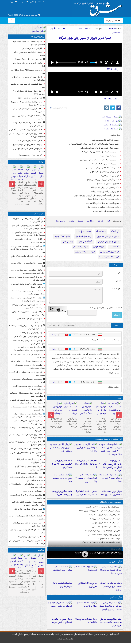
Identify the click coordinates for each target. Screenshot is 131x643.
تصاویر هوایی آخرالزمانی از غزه (30, 97)
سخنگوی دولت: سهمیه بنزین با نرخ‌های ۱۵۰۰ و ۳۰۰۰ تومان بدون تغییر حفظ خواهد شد (110, 466)
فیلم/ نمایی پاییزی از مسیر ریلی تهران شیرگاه (85, 38)
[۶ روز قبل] (70, 409)
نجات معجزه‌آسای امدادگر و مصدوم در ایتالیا (28, 381)
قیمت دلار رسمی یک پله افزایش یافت (105, 518)
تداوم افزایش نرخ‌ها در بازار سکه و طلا (104, 514)
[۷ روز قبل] (55, 412)
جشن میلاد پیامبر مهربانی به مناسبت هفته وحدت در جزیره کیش (111, 622)
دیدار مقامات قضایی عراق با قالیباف (86, 620)
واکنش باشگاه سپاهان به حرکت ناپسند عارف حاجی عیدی (28, 342)
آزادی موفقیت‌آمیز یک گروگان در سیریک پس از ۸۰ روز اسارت (27, 103)
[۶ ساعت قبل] (114, 410)
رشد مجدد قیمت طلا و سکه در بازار (106, 526)
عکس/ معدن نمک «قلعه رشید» (106, 211)
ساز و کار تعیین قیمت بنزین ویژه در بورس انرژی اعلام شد (27, 278)
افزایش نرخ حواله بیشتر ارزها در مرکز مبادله (102, 530)
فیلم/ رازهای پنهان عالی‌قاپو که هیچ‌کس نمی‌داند (100, 148)
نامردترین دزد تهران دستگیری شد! (28, 59)
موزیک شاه (101, 231)
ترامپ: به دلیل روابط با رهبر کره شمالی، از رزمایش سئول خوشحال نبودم (27, 402)
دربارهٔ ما (12, 2)
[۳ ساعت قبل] (85, 554)
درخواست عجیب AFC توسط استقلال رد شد (28, 72)
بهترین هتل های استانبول (108, 236)
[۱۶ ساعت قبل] (99, 412)
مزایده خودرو (98, 246)
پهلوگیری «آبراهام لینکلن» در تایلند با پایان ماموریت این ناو (29, 388)
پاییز (108, 220)
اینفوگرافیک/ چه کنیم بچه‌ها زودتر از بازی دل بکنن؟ (33, 580)
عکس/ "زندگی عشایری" (109, 155)
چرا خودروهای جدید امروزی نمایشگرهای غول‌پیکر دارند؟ (56, 422)
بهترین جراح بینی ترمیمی (108, 241)
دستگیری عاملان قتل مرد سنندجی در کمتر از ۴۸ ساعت (40, 193)
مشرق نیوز (99, 8)
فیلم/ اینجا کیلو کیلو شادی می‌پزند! (105, 140)
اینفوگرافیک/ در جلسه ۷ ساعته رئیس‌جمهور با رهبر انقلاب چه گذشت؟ (29, 349)
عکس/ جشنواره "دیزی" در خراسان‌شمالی (103, 199)
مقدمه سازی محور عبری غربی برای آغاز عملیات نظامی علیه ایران (28, 306)
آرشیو (32, 2)
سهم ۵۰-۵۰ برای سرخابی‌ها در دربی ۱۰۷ (26, 448)
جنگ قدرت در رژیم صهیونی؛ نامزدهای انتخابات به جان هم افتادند (28, 227)
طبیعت (80, 220)
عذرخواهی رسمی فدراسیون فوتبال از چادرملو (29, 150)
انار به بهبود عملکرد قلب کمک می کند (40, 578)
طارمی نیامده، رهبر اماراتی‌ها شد (29, 140)
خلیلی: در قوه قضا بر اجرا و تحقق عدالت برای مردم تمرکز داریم (27, 479)
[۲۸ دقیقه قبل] (110, 450)
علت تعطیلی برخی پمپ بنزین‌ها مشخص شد (62, 492)
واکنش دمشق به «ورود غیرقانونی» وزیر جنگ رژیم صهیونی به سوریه (28, 272)
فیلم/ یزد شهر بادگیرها (110, 175)
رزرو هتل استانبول (83, 236)
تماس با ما (22, 2)
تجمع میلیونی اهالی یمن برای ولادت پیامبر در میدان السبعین (27, 443)
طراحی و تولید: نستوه (65, 638)
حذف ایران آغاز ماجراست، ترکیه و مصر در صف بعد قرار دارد (27, 135)
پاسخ (54, 334)
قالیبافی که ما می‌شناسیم (32, 48)
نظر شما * (116, 288)
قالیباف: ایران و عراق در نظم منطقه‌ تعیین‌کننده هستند (30, 241)
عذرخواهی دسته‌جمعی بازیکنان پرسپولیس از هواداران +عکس (27, 394)
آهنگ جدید (114, 246)
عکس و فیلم (112, 20)
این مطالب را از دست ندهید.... (108, 439)
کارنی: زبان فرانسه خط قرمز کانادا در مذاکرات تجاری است (29, 461)
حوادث (41, 162)
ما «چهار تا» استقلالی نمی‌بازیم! (87, 584)
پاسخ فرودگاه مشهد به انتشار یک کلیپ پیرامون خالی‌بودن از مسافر (28, 503)
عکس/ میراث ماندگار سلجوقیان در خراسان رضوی (99, 159)
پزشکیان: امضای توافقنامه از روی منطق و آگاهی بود (28, 454)
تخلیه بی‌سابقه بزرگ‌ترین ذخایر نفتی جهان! (29, 511)
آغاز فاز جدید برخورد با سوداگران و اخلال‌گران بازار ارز (85, 464)
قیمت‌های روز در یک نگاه (111, 502)
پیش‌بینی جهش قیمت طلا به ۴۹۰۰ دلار (104, 534)
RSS (40, 2)
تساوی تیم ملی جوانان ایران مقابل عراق (26, 361)
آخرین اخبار (39, 213)
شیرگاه (100, 220)
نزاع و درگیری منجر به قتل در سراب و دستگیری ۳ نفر (29, 110)
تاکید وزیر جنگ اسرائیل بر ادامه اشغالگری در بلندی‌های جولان (27, 486)
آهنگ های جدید (85, 241)
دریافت (113, 69)
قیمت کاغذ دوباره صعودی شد (108, 538)
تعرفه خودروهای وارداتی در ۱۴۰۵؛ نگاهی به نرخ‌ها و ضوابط (86, 425)
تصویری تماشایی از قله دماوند (107, 183)
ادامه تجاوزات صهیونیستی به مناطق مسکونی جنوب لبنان (30, 367)
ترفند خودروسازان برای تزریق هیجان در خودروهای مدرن (101, 425)
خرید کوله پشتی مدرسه (109, 256)
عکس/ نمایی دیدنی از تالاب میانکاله (105, 187)
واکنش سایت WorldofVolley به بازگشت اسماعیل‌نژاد (27, 429)
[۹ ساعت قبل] (60, 481)
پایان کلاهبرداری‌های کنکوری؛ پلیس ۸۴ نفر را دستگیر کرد (62, 464)
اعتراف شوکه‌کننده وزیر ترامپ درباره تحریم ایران (29, 54)
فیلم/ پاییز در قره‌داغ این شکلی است (104, 191)
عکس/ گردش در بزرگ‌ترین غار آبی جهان (103, 179)
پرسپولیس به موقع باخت (32, 491)
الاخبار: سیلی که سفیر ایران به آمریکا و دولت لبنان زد (28, 79)
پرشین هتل (68, 241)
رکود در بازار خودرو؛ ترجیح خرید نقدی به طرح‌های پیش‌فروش (115, 424)
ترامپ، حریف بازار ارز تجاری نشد (29, 536)
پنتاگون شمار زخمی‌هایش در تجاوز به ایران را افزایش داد (29, 220)
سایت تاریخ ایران (84, 231)
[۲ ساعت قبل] (85, 450)
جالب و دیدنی (60, 220)
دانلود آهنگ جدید (62, 236)
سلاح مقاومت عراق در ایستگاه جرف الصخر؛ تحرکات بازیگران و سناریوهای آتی (28, 415)
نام (119, 272)
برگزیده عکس (116, 597)
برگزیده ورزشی (115, 561)
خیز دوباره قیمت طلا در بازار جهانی (106, 522)
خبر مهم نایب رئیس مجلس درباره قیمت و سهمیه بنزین (27, 374)
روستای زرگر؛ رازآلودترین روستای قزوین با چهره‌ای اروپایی (96, 195)
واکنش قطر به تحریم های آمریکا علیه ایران (29, 65)
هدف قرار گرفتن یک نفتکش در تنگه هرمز (25, 129)
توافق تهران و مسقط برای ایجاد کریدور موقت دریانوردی (28, 313)
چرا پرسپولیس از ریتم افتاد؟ (31, 332)
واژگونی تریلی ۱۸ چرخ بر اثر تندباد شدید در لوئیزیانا (27, 497)
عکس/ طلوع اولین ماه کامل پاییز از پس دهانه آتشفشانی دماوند (94, 144)
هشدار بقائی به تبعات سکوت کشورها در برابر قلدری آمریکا (28, 285)
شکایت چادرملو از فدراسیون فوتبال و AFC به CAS (27, 517)
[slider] (66, 62)
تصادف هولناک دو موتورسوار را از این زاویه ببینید (97, 553)
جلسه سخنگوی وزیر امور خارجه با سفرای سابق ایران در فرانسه (28, 292)
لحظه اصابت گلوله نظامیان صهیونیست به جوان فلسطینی (27, 408)
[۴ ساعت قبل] (60, 450)
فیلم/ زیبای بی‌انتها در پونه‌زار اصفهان (104, 171)
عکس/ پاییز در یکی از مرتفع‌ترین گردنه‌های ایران (100, 151)
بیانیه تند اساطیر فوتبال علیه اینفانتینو (62, 584)
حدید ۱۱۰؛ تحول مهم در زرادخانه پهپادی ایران (28, 265)
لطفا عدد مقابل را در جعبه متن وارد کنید (106, 307)
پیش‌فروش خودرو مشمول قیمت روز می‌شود (71, 422)
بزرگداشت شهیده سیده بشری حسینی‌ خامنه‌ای (28, 117)
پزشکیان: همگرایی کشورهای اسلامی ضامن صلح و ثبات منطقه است (29, 422)
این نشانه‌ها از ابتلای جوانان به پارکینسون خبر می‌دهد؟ (27, 581)
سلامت (41, 550)
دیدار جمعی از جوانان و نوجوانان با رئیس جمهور (62, 620)
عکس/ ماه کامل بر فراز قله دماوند (105, 163)
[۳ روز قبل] (85, 412)
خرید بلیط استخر (80, 246)
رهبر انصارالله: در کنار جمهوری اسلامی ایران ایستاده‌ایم (28, 524)
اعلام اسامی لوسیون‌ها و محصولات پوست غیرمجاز (13, 578)
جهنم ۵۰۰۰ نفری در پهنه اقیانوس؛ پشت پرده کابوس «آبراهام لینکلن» (27, 299)
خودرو (119, 398)
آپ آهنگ (115, 231)
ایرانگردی (90, 220)
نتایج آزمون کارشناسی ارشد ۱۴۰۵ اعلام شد (28, 258)
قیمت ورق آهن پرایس (109, 251)
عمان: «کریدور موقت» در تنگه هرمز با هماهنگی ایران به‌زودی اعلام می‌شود (28, 234)
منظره (71, 220)
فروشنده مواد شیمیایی (85, 251)
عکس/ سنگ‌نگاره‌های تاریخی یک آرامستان (102, 167)
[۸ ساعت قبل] (13, 175)
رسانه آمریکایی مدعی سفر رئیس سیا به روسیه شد (28, 356)
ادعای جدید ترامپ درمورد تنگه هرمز (28, 336)
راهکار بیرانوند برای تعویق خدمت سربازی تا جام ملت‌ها (111, 586)
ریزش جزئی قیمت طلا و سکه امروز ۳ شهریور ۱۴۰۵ (111, 492)
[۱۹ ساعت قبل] (40, 567)
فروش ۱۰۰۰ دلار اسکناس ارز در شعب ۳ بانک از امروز (85, 492)
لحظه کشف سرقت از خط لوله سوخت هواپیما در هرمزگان (29, 124)
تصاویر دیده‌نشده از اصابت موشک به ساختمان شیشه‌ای (29, 43)
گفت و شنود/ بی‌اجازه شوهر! (30, 155)
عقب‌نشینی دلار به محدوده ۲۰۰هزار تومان (103, 506)
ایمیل (118, 280)
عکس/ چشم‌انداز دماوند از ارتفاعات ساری (102, 207)
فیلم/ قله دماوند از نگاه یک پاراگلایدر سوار (102, 203)
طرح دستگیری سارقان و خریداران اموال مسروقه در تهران (27, 193)
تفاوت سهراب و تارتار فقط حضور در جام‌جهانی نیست (30, 320)
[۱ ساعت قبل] (110, 608)
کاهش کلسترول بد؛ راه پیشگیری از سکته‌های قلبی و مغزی (20, 581)
